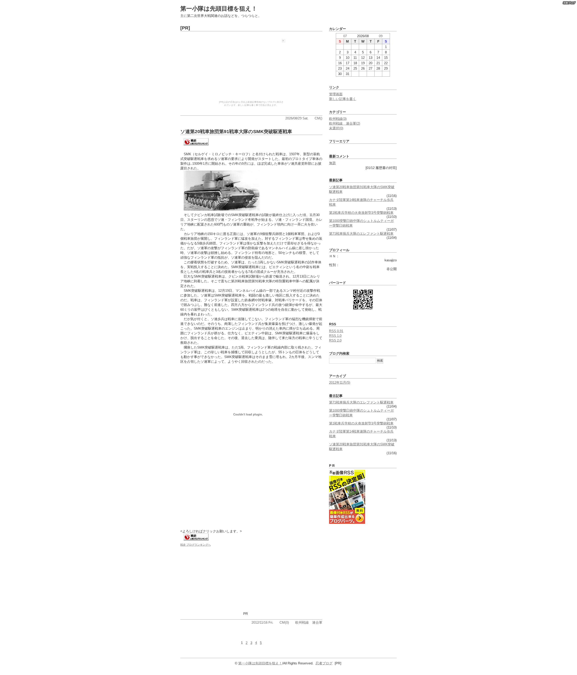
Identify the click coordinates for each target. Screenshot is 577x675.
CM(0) (284, 622)
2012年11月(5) (339, 382)
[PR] (185, 27)
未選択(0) (336, 128)
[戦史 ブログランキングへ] (196, 146)
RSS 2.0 (335, 340)
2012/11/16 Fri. (262, 622)
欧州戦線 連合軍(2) (344, 123)
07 (345, 36)
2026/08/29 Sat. (296, 118)
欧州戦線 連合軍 (308, 622)
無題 (332, 163)
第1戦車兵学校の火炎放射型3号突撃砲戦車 (361, 212)
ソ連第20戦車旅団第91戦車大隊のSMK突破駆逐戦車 (236, 131)
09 (380, 36)
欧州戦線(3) (338, 119)
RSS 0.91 (336, 331)
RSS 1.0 (335, 336)
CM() (318, 118)
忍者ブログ (324, 663)
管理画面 (336, 94)
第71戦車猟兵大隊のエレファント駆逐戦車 (361, 233)
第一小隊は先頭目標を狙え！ (218, 8)
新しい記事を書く (342, 99)
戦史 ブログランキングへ (195, 544)
